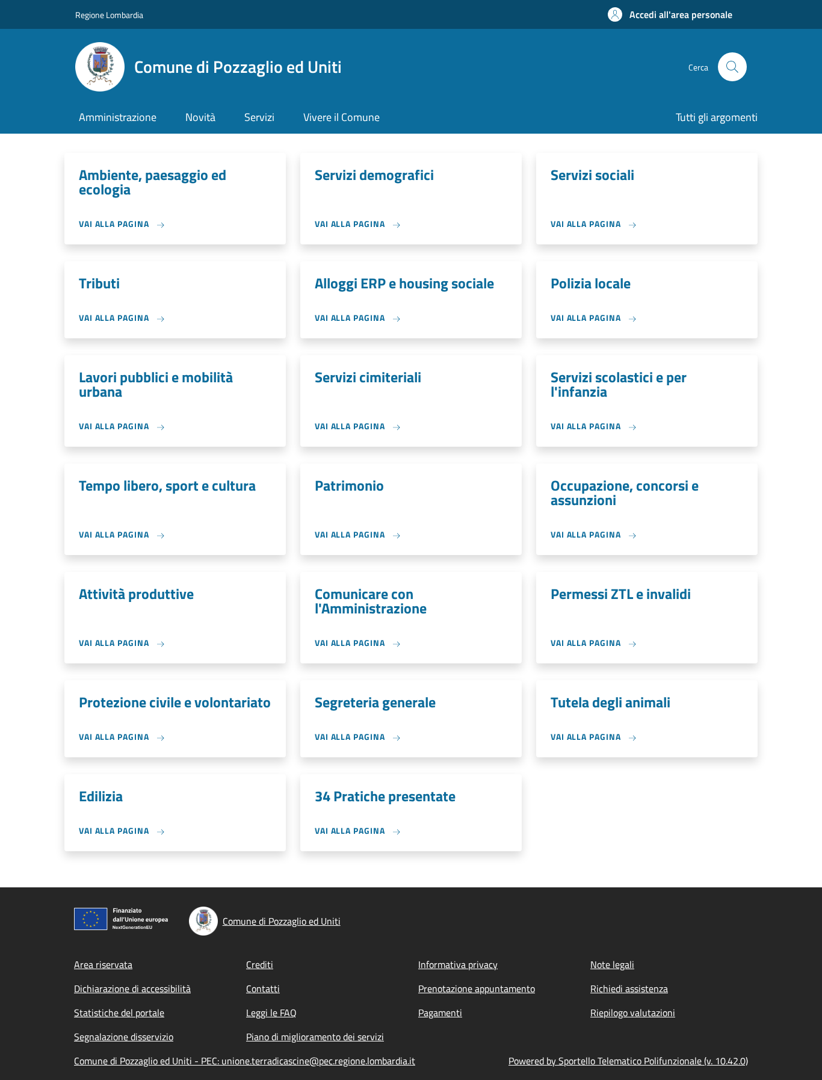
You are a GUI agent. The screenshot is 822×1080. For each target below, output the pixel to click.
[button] (670, 14)
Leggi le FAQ (271, 1012)
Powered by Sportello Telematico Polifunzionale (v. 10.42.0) (628, 1061)
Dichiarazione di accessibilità (132, 988)
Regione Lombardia (109, 14)
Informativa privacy (458, 964)
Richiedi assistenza (629, 988)
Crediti (259, 964)
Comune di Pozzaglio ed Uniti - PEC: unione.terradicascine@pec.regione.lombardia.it (244, 1061)
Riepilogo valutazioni (632, 1012)
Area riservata (103, 964)
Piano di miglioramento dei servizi (315, 1036)
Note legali (612, 964)
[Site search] (732, 66)
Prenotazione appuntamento (476, 988)
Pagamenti (440, 1012)
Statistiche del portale (119, 1012)
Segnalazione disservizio (123, 1036)
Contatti (263, 988)
